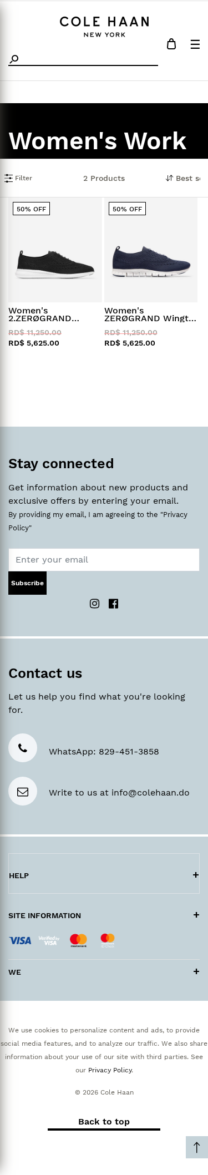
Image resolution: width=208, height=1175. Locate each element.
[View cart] (171, 45)
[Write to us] (22, 792)
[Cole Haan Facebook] (113, 602)
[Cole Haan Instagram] (96, 602)
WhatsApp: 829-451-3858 (104, 751)
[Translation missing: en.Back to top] (197, 1147)
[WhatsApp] (22, 749)
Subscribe (27, 583)
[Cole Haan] (104, 25)
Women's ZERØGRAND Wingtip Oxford (150, 314)
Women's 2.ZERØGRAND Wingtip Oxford (41, 314)
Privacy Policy (109, 1070)
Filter (22, 178)
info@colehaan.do (150, 792)
